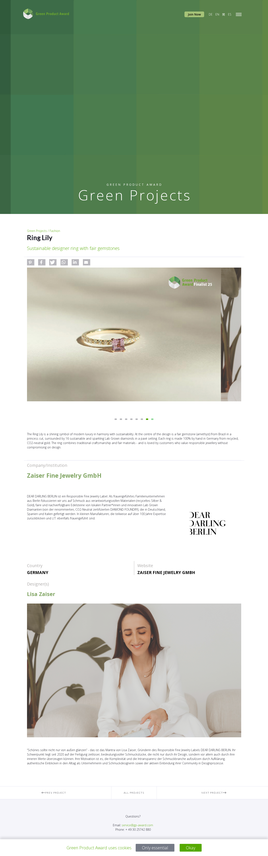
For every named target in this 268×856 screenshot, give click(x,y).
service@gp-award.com (137, 825)
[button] (30, 262)
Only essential (155, 848)
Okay (190, 848)
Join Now (194, 14)
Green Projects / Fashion (43, 231)
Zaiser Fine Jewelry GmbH (166, 572)
